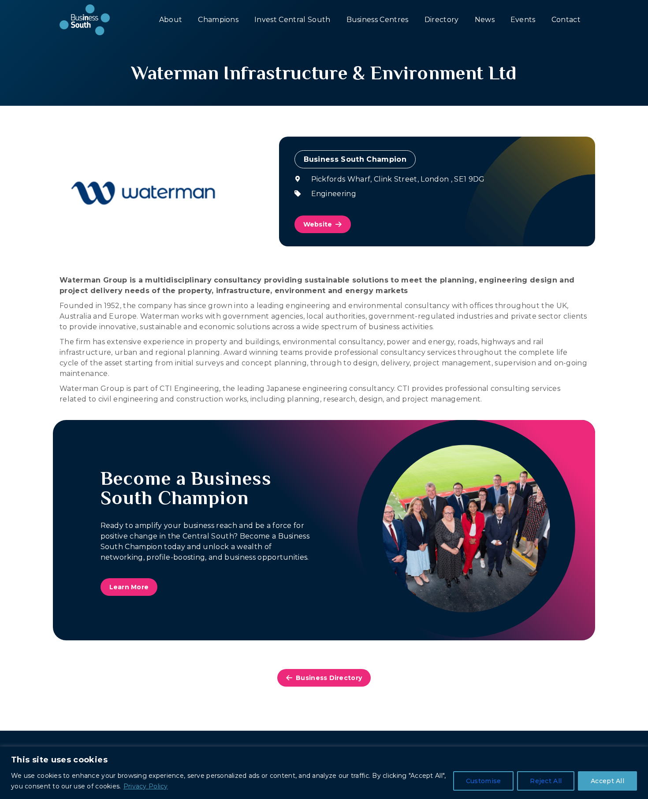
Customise (483, 781)
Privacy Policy (145, 786)
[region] (324, 773)
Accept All (607, 781)
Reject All (546, 781)
